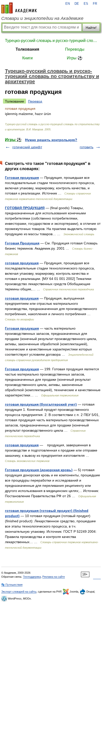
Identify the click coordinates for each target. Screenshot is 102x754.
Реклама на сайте (53, 576)
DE (77, 3)
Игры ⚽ (74, 58)
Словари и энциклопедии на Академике (42, 18)
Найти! (91, 28)
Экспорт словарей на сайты (18, 591)
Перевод (35, 101)
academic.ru (19, 7)
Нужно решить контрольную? (51, 140)
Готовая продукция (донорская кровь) (39, 470)
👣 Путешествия (12, 584)
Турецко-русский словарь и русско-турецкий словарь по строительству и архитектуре (51, 40)
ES (86, 3)
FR (95, 3)
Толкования (27, 49)
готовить (86, 147)
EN (67, 3)
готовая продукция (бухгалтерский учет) (41, 404)
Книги (27, 58)
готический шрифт (27, 147)
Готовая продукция (22, 178)
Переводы (74, 49)
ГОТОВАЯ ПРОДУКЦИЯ (25, 208)
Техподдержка (32, 576)
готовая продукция (22, 263)
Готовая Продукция (22, 243)
